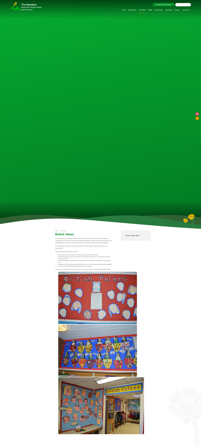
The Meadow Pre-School (163, 4)
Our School (63, 230)
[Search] (189, 4)
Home (56, 230)
